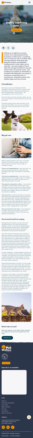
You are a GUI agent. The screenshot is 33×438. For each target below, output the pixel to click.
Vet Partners (5, 411)
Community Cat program (8, 403)
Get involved (5, 405)
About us (4, 401)
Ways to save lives (6, 413)
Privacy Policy (5, 436)
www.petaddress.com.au (14, 93)
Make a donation (6, 407)
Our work (4, 409)
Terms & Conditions (15, 436)
